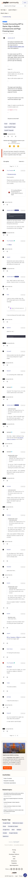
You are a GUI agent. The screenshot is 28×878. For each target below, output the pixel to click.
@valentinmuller (12, 174)
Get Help (3, 10)
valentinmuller (11, 38)
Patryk (8, 713)
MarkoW (9, 370)
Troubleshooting (7, 16)
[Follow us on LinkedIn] (14, 869)
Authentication (7, 813)
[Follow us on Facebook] (11, 869)
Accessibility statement (19, 845)
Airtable (5, 833)
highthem (9, 327)
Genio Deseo (10, 649)
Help (14, 852)
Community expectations (10, 783)
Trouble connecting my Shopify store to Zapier (12, 806)
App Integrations (14, 865)
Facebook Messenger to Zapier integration (11, 802)
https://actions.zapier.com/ (17, 46)
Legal (16, 876)
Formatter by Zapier (13, 826)
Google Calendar (13, 833)
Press (14, 856)
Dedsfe (8, 583)
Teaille (8, 683)
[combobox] (14, 6)
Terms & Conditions (8, 845)
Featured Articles (7, 796)
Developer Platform (14, 854)
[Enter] (2, 6)
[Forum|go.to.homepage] (10, 2)
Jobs (14, 858)
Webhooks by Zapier (18, 823)
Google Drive (6, 829)
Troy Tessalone (10, 170)
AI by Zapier (12, 123)
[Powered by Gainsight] (14, 842)
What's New (4, 13)
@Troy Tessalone (11, 637)
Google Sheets (6, 823)
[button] (24, 2)
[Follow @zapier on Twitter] (19, 869)
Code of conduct (8, 778)
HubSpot (19, 829)
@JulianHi (9, 666)
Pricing (14, 849)
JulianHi (8, 257)
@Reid (10, 244)
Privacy (20, 876)
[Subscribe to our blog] (17, 869)
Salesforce (5, 836)
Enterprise (14, 861)
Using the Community (9, 780)
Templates (14, 863)
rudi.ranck (9, 387)
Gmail (5, 123)
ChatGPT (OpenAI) (8, 130)
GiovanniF (9, 351)
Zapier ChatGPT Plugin (9, 127)
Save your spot (7, 767)
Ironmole (9, 486)
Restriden (9, 566)
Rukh (8, 294)
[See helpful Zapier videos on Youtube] (22, 869)
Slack (13, 829)
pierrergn (9, 696)
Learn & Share (12, 10)
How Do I (6, 804)
